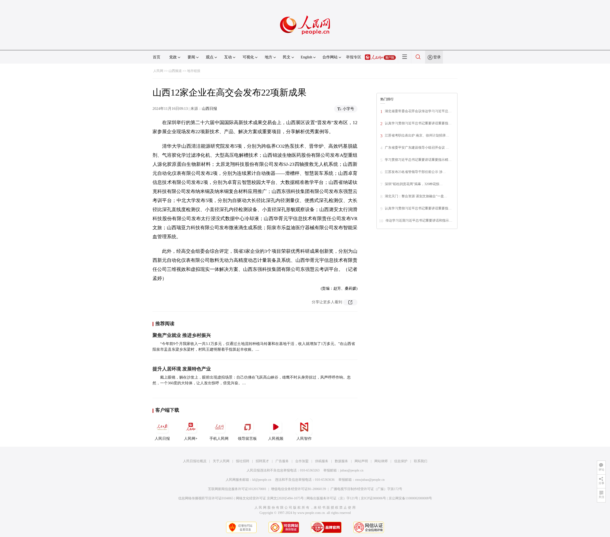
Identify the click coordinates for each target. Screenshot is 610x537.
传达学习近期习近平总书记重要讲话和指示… (419, 220)
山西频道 (175, 71)
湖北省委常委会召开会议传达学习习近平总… (418, 111)
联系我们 (420, 461)
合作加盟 (302, 461)
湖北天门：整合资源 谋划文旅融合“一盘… (416, 196)
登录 (437, 57)
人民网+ (191, 438)
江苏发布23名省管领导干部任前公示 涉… (415, 172)
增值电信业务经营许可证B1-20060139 (298, 489)
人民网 (158, 71)
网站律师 (381, 461)
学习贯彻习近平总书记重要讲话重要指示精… (418, 160)
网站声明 (361, 461)
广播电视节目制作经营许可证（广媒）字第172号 (366, 489)
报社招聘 (242, 461)
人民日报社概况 (194, 461)
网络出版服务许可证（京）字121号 (332, 498)
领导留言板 (247, 438)
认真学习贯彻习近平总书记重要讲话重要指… (418, 123)
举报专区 (353, 57)
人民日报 (162, 438)
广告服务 (282, 461)
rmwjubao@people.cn (370, 479)
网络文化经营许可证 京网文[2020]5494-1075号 (270, 498)
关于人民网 (221, 461)
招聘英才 (262, 461)
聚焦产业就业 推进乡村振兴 (181, 335)
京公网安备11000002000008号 (410, 498)
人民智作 (304, 438)
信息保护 (400, 461)
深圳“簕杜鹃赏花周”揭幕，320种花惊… (414, 184)
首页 (156, 57)
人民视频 (275, 438)
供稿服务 (321, 461)
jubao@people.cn (351, 470)
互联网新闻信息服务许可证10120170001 (237, 489)
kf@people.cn (261, 479)
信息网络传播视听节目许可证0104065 (205, 498)
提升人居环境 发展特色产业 (181, 368)
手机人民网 (219, 438)
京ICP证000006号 (373, 498)
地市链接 (193, 71)
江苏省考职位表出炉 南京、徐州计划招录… (417, 135)
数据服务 (341, 461)
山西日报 (209, 108)
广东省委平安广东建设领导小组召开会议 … (417, 147)
